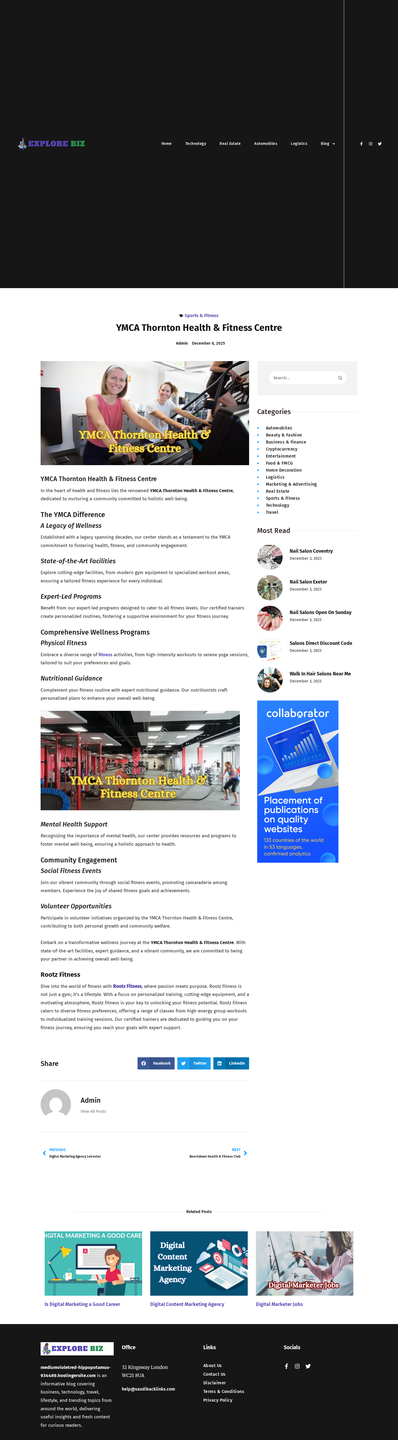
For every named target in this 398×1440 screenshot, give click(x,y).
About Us (212, 1366)
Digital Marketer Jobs (279, 1304)
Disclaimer (214, 1383)
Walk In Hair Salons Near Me (320, 674)
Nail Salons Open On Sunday (320, 612)
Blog (325, 144)
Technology (195, 144)
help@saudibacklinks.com (148, 1389)
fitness (104, 655)
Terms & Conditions (223, 1391)
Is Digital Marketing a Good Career (82, 1304)
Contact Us (214, 1374)
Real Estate (230, 144)
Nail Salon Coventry (311, 551)
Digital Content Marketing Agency (187, 1304)
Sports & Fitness (201, 315)
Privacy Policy (217, 1400)
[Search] (340, 377)
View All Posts (93, 1111)
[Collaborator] (297, 861)
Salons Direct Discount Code (321, 643)
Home (166, 144)
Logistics (299, 144)
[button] (156, 1063)
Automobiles (265, 144)
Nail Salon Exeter (308, 582)
